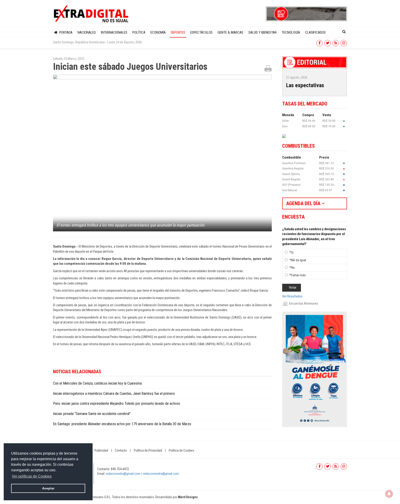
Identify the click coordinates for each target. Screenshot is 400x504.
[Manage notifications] (389, 494)
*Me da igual (297, 260)
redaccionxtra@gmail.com (123, 473)
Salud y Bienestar (262, 32)
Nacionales (87, 32)
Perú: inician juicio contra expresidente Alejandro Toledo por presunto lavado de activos (116, 403)
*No (292, 267)
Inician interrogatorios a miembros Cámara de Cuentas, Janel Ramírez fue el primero (114, 393)
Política (138, 32)
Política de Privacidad (148, 450)
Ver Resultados (292, 296)
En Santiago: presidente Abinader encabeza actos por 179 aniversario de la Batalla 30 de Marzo (122, 424)
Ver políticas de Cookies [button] (32, 476)
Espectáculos (201, 32)
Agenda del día (304, 203)
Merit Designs (188, 497)
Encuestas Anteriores (303, 303)
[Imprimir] (268, 68)
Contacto (121, 450)
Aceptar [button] (48, 488)
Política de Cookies (181, 450)
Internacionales (114, 32)
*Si (291, 252)
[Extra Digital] (91, 14)
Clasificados (315, 32)
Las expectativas (305, 85)
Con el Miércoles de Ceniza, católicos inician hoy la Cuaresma (97, 383)
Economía (158, 32)
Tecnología (291, 32)
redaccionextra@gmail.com (161, 473)
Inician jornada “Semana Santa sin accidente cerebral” (92, 413)
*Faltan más (297, 275)
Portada (65, 32)
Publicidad (101, 450)
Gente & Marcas (230, 32)
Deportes (178, 32)
